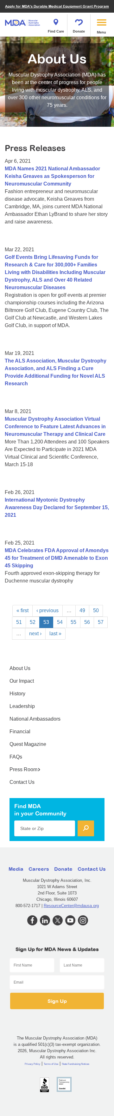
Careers (38, 869)
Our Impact (22, 681)
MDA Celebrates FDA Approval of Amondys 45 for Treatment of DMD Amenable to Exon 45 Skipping (57, 558)
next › (35, 633)
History (17, 693)
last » (55, 633)
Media (16, 869)
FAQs (16, 756)
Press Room (23, 769)
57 (101, 622)
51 (19, 622)
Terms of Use (51, 1064)
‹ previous (47, 610)
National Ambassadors (35, 719)
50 (96, 610)
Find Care (56, 31)
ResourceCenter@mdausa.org (71, 905)
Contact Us (22, 782)
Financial (20, 731)
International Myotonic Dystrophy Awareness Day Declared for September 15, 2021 (57, 507)
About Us (20, 668)
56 (87, 622)
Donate (79, 31)
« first (22, 610)
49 (82, 610)
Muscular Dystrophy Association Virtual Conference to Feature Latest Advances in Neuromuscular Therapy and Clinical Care (55, 426)
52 (32, 622)
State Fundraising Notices (75, 1064)
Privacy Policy (32, 1064)
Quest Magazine (28, 744)
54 (60, 622)
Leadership (22, 706)
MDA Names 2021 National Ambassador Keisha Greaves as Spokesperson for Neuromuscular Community (52, 176)
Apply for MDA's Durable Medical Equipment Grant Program (57, 6)
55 (73, 622)
